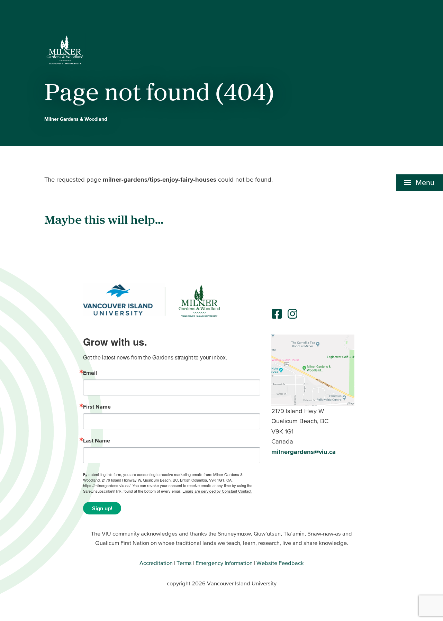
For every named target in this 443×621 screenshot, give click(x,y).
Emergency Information (224, 563)
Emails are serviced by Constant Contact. (217, 491)
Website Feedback (280, 563)
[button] (419, 182)
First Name (97, 406)
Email (90, 372)
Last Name (96, 440)
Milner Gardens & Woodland (75, 119)
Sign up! (102, 508)
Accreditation (156, 563)
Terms (184, 563)
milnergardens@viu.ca (303, 451)
